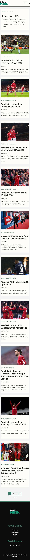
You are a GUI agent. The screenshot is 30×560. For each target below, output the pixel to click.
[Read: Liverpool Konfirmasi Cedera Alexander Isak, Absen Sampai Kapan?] (15, 452)
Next (15, 497)
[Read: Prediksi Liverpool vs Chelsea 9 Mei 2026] (15, 88)
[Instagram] (11, 545)
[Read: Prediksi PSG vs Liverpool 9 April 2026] (15, 266)
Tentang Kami (15, 532)
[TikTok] (16, 545)
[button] (29, 3)
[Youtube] (13, 545)
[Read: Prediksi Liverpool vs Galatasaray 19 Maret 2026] (15, 309)
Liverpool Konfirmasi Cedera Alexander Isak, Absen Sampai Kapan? (15, 470)
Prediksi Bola (4, 57)
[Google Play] (19, 545)
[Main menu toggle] (25, 3)
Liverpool (12, 232)
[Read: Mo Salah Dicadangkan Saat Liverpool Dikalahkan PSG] (15, 220)
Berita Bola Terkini (11, 57)
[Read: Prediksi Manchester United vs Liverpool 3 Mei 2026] (15, 131)
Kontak (15, 535)
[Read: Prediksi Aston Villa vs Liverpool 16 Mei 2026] (15, 44)
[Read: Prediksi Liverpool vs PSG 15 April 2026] (15, 177)
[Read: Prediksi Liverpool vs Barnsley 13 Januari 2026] (15, 406)
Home (3, 11)
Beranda (15, 530)
